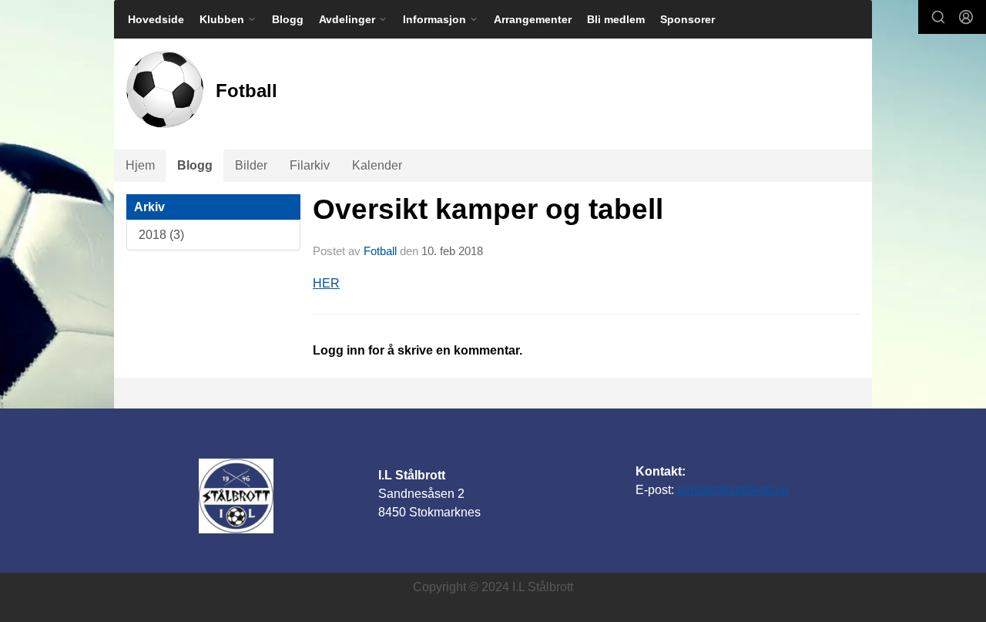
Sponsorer (687, 19)
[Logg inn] (966, 17)
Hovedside (156, 19)
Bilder (251, 165)
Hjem (140, 165)
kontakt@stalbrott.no (733, 489)
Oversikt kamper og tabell (488, 209)
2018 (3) (161, 234)
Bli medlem (616, 19)
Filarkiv (310, 165)
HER (326, 283)
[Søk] (938, 17)
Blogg (288, 19)
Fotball (380, 250)
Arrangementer (533, 19)
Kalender (377, 165)
